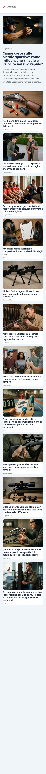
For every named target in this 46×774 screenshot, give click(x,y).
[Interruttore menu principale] (41, 7)
